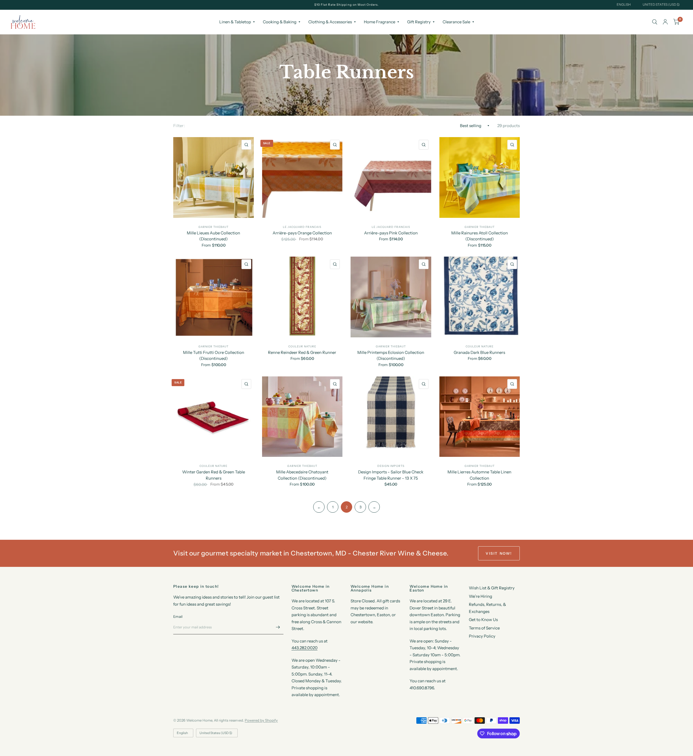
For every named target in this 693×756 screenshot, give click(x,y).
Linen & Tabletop (235, 21)
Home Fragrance (379, 21)
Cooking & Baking (279, 21)
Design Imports (390, 466)
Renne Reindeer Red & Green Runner (302, 352)
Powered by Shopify (261, 720)
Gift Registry (419, 21)
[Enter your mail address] (278, 627)
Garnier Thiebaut (213, 227)
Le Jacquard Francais (302, 227)
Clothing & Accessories (330, 21)
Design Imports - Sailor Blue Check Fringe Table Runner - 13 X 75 (390, 475)
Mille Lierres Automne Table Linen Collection (479, 475)
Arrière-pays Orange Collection (302, 232)
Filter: (179, 125)
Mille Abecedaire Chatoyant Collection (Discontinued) (302, 475)
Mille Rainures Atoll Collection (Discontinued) (479, 236)
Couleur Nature (302, 346)
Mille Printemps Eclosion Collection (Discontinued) (390, 355)
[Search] (654, 22)
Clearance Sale (456, 21)
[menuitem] (237, 22)
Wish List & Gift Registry (492, 587)
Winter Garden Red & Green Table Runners (213, 475)
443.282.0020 (305, 647)
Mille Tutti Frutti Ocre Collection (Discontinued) (213, 355)
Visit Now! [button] (499, 553)
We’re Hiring (480, 596)
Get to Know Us (483, 619)
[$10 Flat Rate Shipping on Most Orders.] (346, 4)
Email (177, 616)
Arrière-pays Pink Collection (391, 232)
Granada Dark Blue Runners (479, 352)
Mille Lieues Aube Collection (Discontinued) (213, 236)
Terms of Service (484, 628)
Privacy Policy (482, 636)
